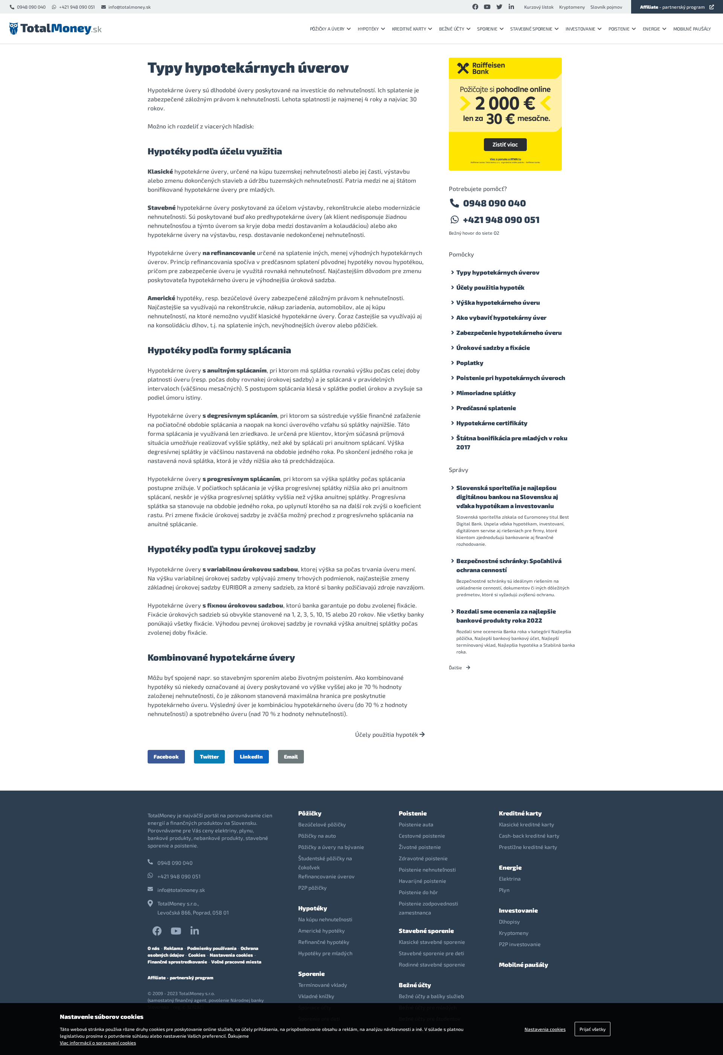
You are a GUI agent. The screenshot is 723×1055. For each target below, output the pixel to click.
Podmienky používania (211, 948)
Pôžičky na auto (317, 835)
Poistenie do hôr (418, 892)
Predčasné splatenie (486, 407)
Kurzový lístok (539, 6)
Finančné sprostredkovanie (177, 961)
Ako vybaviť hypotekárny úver (501, 317)
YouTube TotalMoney (175, 931)
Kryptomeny (572, 6)
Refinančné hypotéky (323, 942)
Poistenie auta (416, 824)
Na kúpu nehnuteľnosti (325, 919)
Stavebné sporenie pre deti (431, 953)
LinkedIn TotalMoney (194, 931)
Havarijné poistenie (422, 881)
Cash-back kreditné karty (529, 835)
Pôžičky (310, 813)
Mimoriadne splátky (486, 392)
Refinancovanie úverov (326, 876)
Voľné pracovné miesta (236, 961)
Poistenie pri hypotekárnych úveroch (510, 377)
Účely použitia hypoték (387, 734)
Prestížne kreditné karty (528, 847)
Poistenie (619, 28)
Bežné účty (451, 28)
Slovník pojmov (606, 6)
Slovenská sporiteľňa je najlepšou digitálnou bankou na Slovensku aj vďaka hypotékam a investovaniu (507, 496)
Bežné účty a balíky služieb (431, 996)
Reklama (173, 948)
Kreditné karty (409, 28)
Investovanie (580, 28)
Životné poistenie (420, 847)
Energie (651, 28)
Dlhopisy (509, 921)
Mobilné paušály (692, 28)
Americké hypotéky (321, 930)
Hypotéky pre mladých (325, 953)
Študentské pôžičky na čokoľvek (325, 862)
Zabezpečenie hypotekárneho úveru (509, 332)
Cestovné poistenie (422, 835)
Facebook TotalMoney (157, 931)
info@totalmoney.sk (129, 6)
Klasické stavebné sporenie (432, 942)
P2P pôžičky (312, 887)
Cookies (197, 954)
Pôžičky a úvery (327, 28)
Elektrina (510, 878)
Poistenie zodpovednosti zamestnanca (428, 908)
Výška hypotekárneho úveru (498, 302)
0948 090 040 (31, 6)
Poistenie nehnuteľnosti (427, 869)
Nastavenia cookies (231, 954)
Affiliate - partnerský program (181, 977)
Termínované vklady (322, 985)
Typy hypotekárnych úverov (498, 272)
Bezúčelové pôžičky (322, 824)
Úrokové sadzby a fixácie (493, 347)
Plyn (504, 890)
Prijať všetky (593, 1029)
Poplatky (470, 362)
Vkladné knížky (316, 996)
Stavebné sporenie (531, 28)
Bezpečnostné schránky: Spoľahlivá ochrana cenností (508, 565)
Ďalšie (456, 667)
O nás (154, 948)
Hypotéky (368, 28)
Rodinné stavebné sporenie (432, 964)
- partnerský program (672, 6)
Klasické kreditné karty (526, 824)
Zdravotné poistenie (423, 858)
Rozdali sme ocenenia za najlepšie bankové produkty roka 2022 (506, 616)
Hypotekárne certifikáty (492, 422)
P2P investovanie (520, 944)
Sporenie (487, 28)
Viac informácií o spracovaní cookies (98, 1042)
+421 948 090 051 (77, 6)
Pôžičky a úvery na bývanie (331, 847)
